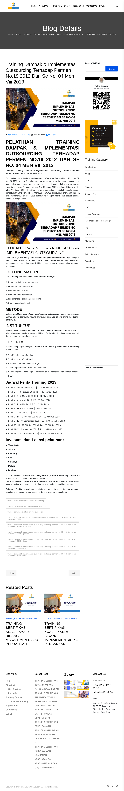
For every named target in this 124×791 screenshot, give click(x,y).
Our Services (15, 689)
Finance (88, 187)
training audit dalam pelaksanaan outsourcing (26, 501)
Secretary (89, 261)
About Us (10, 685)
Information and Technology (98, 221)
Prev (12, 573)
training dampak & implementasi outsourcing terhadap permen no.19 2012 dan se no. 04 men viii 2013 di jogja (42, 540)
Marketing (89, 241)
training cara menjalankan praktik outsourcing (26, 512)
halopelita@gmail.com (103, 692)
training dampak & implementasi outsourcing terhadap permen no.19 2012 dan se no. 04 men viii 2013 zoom (42, 555)
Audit (87, 174)
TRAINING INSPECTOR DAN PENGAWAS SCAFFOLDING (46, 713)
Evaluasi (10, 714)
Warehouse (90, 267)
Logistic (88, 234)
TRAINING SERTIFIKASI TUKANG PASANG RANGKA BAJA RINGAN (47, 685)
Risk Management (30, 618)
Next (73, 573)
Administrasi (90, 167)
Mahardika (52, 135)
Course (17, 618)
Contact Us (11, 709)
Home (10, 34)
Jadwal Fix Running (18, 701)
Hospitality (90, 200)
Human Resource (93, 214)
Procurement (91, 247)
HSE (87, 207)
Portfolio (12, 693)
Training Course (14, 697)
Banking (19, 34)
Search (111, 69)
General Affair (91, 194)
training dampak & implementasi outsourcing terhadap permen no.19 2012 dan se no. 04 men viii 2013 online (42, 547)
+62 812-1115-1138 (103, 687)
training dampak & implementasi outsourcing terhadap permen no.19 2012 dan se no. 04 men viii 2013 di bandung (42, 525)
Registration (12, 705)
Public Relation (92, 254)
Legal (87, 227)
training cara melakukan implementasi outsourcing (28, 506)
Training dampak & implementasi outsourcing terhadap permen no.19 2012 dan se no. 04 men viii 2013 (42, 518)
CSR (87, 180)
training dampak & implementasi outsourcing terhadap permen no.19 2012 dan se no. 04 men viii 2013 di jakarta (42, 533)
